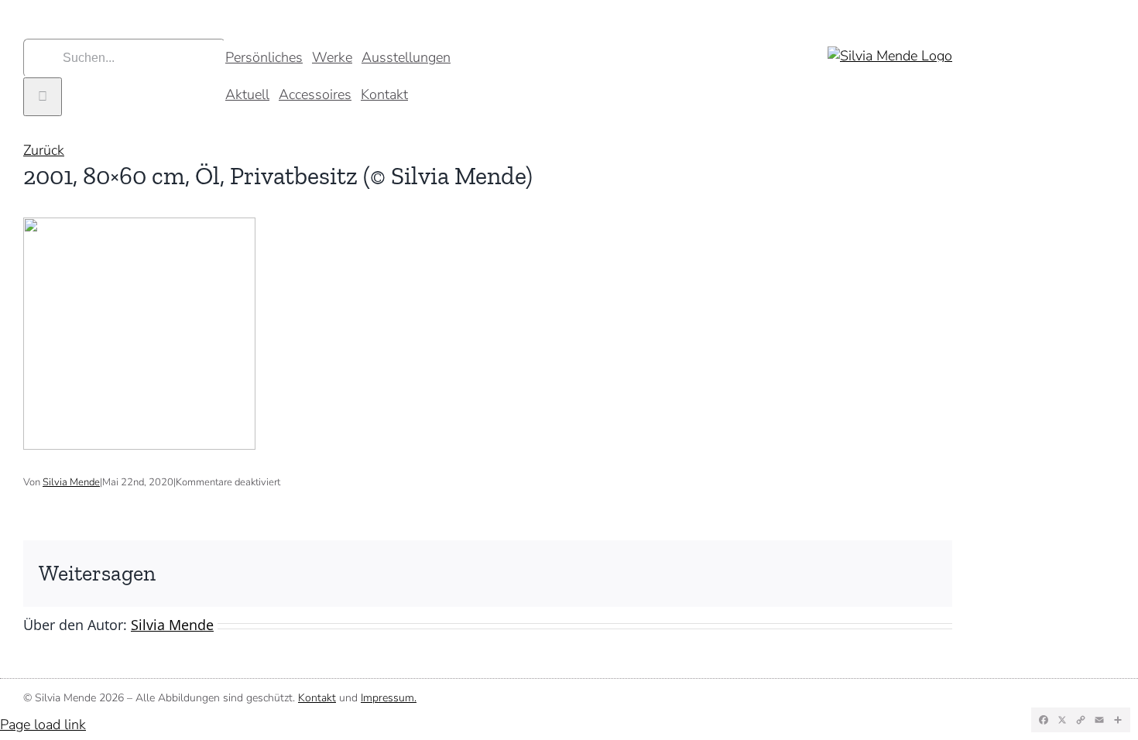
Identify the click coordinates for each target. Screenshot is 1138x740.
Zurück (43, 150)
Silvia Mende (71, 482)
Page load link (43, 724)
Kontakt (317, 697)
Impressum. (388, 697)
